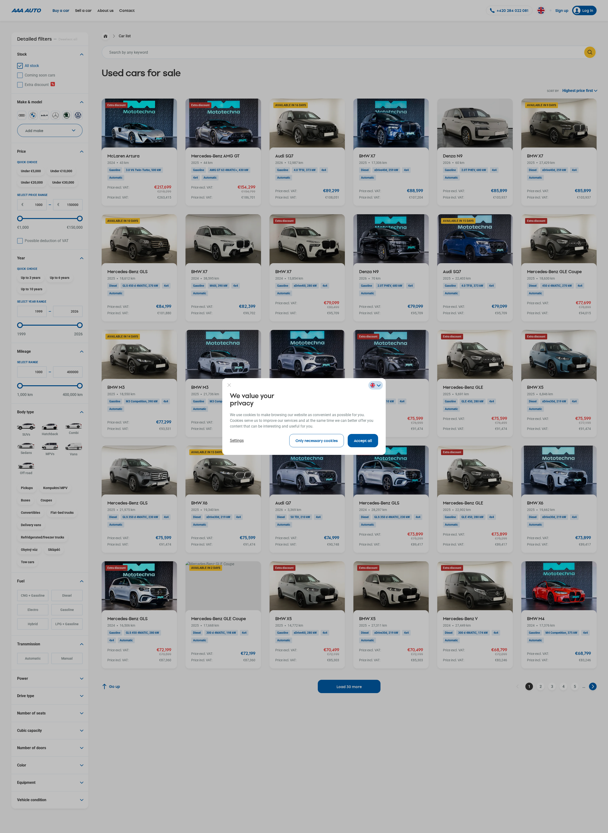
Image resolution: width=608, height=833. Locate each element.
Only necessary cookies (316, 440)
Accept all (363, 440)
